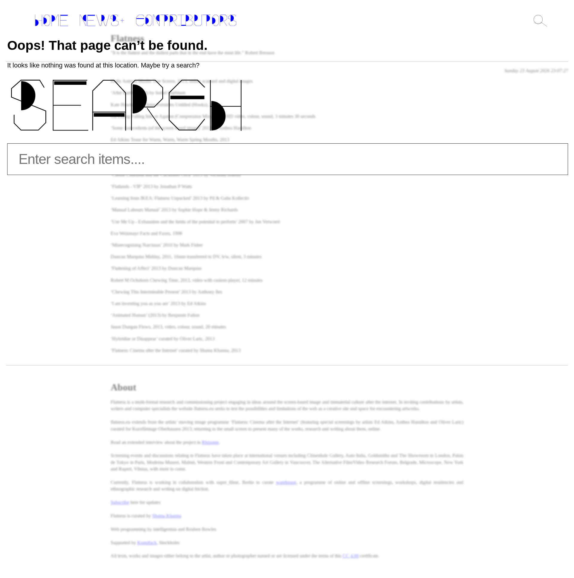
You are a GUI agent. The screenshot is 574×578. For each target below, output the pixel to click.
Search (125, 112)
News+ (102, 22)
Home (51, 22)
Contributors (186, 22)
